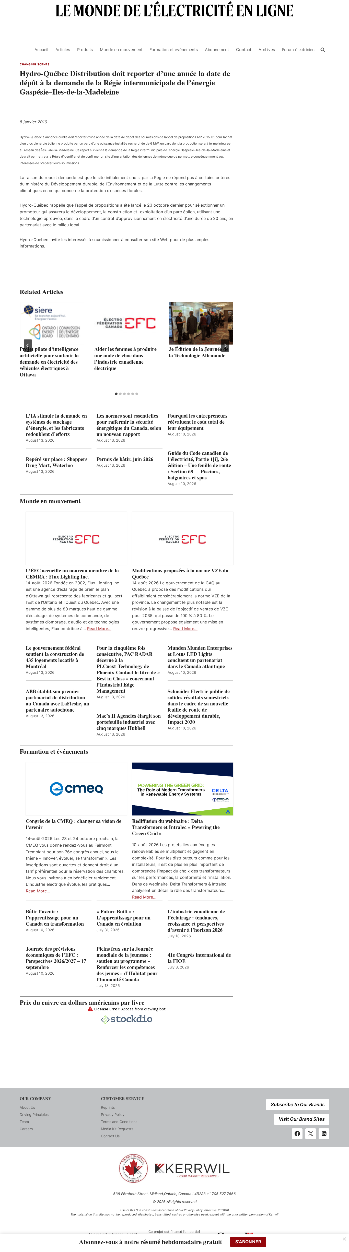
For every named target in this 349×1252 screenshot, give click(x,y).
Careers (26, 1129)
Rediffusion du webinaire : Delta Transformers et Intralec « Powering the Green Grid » (176, 827)
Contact (243, 49)
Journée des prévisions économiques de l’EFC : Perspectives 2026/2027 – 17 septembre (56, 958)
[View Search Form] (322, 49)
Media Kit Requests (117, 1129)
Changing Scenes (34, 64)
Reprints (108, 1107)
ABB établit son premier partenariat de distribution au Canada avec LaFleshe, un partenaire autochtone (57, 700)
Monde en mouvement (121, 49)
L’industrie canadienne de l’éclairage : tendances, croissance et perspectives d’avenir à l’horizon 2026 (196, 920)
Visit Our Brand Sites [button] (302, 1119)
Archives (267, 49)
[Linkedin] (324, 1133)
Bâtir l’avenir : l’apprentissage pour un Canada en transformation (55, 917)
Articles (62, 49)
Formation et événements (173, 49)
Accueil (41, 49)
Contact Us (110, 1136)
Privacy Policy (112, 1114)
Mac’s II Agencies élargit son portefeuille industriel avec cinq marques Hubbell (129, 722)
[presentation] (52, 323)
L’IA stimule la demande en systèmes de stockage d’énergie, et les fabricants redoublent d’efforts (56, 425)
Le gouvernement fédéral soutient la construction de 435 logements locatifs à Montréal (55, 657)
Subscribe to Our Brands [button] (298, 1104)
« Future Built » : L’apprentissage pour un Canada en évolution (123, 917)
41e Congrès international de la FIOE (199, 958)
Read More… (99, 628)
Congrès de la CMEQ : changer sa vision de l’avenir (73, 824)
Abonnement (217, 49)
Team (24, 1121)
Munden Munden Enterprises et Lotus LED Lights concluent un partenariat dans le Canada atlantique (200, 657)
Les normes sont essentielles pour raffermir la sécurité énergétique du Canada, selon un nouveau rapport (129, 425)
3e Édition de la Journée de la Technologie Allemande (198, 352)
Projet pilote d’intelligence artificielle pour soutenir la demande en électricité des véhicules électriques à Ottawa (49, 361)
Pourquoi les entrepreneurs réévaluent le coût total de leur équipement (197, 422)
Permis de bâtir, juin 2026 (125, 459)
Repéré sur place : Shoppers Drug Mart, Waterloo (56, 462)
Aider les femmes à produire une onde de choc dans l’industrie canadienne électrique (125, 358)
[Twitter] (310, 1133)
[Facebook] (297, 1133)
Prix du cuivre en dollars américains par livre (82, 1002)
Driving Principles (34, 1114)
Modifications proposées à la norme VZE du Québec (180, 574)
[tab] (116, 394)
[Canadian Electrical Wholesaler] (24, 49)
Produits (85, 49)
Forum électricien (298, 49)
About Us (27, 1107)
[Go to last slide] (28, 345)
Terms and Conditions (119, 1121)
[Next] (225, 345)
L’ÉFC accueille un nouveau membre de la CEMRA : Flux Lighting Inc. (72, 574)
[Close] (344, 1239)
